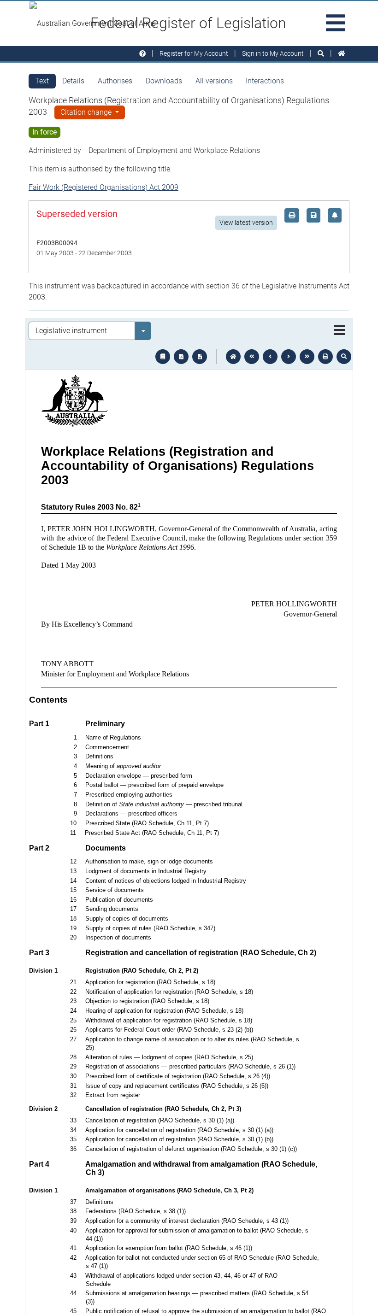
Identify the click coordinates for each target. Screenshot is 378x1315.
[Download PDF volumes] (181, 356)
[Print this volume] (325, 356)
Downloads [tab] (164, 80)
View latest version (246, 222)
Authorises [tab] (115, 80)
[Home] (341, 53)
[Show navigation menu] (339, 331)
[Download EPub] (162, 356)
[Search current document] (344, 356)
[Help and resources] (142, 53)
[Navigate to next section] (288, 356)
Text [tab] (42, 80)
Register (193, 53)
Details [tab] (73, 80)
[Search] (320, 53)
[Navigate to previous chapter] (251, 356)
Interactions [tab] (265, 80)
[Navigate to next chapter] (307, 356)
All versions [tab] (214, 80)
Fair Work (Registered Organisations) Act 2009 (103, 187)
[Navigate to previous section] (270, 356)
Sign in (273, 53)
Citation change (86, 112)
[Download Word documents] (199, 356)
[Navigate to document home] (233, 356)
